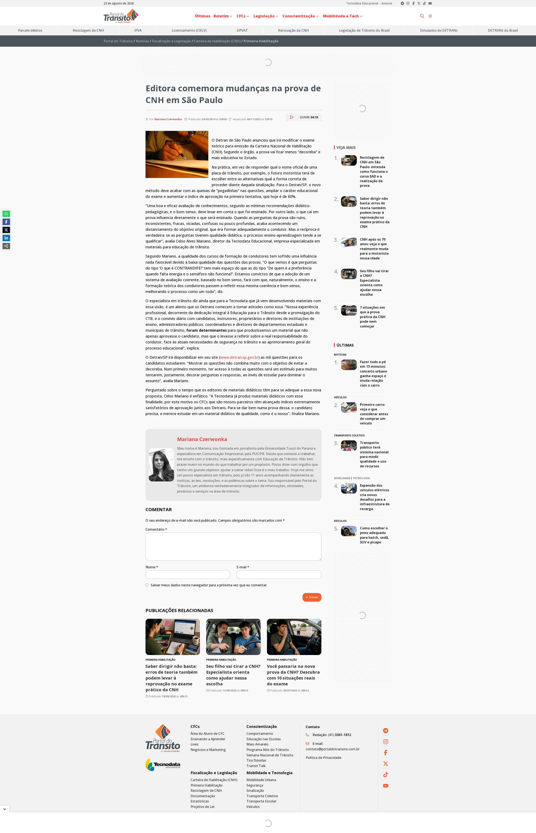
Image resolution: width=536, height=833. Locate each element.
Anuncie (386, 3)
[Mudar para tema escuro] (430, 16)
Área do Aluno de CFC (207, 734)
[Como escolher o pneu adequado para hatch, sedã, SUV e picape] (349, 531)
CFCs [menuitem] (241, 15)
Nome (152, 567)
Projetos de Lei (202, 807)
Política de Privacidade (323, 757)
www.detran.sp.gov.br (239, 357)
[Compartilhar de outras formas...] (6, 246)
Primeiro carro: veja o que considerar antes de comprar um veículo (374, 414)
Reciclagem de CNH (206, 791)
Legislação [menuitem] (264, 15)
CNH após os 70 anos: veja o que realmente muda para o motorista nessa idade (374, 248)
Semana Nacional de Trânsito (269, 755)
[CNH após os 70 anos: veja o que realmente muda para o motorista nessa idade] (349, 242)
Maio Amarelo (257, 744)
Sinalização (255, 791)
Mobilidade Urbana (261, 780)
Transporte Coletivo (262, 796)
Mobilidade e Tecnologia (269, 773)
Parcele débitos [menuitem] (30, 30)
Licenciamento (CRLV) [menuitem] (189, 30)
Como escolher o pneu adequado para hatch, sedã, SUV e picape (374, 535)
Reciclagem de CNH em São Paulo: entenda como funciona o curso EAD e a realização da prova (374, 171)
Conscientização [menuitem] (298, 15)
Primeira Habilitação (207, 785)
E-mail (243, 567)
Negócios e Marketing (208, 750)
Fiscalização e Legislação (171, 41)
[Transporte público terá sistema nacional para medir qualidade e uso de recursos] (349, 445)
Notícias (142, 41)
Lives (194, 744)
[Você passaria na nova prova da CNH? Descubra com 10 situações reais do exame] (294, 637)
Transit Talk (256, 766)
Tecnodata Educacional (362, 3)
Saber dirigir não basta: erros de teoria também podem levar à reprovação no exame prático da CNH (171, 677)
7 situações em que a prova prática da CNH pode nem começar (372, 317)
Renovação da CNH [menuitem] (293, 30)
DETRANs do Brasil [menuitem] (503, 30)
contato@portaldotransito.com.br (332, 749)
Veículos (253, 807)
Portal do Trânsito (118, 41)
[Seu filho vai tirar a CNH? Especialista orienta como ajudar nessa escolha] (233, 637)
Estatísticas (200, 801)
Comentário (156, 529)
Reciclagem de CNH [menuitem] (88, 30)
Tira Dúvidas (256, 760)
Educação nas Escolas (263, 739)
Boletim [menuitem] (221, 15)
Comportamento (259, 734)
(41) (339, 734)
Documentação (203, 796)
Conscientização (261, 727)
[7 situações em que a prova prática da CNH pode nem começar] (349, 310)
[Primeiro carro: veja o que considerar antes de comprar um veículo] (349, 407)
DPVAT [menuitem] (242, 30)
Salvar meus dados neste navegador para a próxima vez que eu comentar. (209, 585)
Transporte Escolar (261, 801)
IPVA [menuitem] (138, 30)
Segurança (254, 785)
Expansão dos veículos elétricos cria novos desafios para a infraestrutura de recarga (375, 497)
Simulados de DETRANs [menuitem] (439, 30)
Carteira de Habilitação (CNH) (217, 41)
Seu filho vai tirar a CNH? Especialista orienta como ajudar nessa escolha (233, 675)
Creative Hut (321, 827)
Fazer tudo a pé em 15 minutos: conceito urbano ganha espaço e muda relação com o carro (373, 374)
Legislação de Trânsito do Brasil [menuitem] (364, 30)
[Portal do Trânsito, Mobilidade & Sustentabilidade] (163, 738)
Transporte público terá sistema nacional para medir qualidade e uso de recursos (374, 454)
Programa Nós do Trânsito (267, 750)
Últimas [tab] (345, 345)
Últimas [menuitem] (202, 15)
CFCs (195, 727)
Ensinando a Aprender (208, 739)
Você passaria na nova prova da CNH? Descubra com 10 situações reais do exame (293, 675)
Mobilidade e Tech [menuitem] (341, 15)
